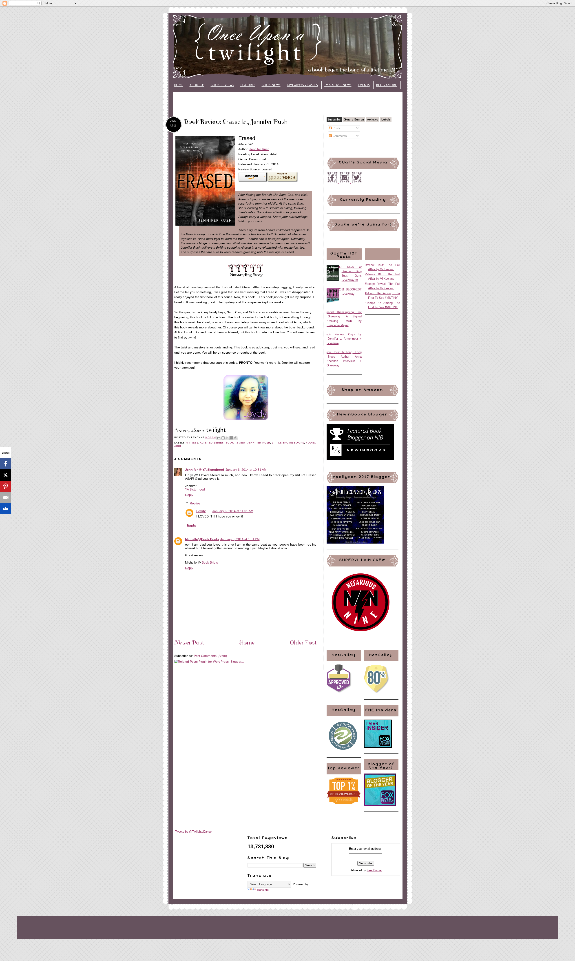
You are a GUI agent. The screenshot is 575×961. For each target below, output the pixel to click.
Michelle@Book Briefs (202, 539)
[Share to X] (227, 438)
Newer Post (189, 642)
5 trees (192, 442)
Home (178, 85)
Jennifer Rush (259, 149)
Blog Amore (386, 85)
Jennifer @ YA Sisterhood (204, 469)
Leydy (201, 511)
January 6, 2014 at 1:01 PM (240, 539)
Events (364, 85)
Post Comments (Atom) (210, 656)
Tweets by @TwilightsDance (193, 831)
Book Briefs (210, 562)
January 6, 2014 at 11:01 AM (232, 511)
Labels (385, 119)
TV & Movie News (338, 85)
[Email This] (219, 438)
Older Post (303, 642)
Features (247, 85)
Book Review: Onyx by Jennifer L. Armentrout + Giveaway (343, 339)
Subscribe (334, 119)
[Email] (5, 497)
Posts (336, 128)
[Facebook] (5, 463)
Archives (372, 119)
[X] (5, 475)
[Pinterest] (5, 486)
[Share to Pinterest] (236, 438)
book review (235, 442)
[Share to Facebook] (231, 438)
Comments (339, 136)
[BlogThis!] (223, 438)
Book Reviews (222, 85)
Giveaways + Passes (302, 85)
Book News (271, 85)
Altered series (212, 442)
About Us (197, 85)
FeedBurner (374, 870)
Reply (189, 495)
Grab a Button (354, 119)
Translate (263, 890)
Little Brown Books (288, 442)
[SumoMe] (5, 508)
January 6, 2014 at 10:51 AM (246, 469)
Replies (195, 503)
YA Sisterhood (195, 489)
